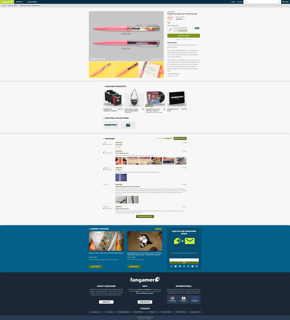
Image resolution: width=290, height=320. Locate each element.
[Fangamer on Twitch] (197, 266)
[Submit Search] (279, 2)
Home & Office (138, 312)
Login (178, 39)
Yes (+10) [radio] (176, 30)
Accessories (194, 312)
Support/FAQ (145, 302)
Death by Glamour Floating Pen (182, 14)
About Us (106, 302)
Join (184, 262)
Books (152, 312)
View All (158, 229)
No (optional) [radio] (183, 30)
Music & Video (166, 312)
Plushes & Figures (123, 312)
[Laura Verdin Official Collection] (128, 125)
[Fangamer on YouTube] (193, 266)
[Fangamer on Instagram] (184, 266)
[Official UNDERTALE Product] (170, 18)
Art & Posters (181, 312)
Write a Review (180, 138)
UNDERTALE (171, 12)
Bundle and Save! (172, 25)
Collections (31, 2)
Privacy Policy (142, 318)
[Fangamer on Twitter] (171, 266)
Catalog (19, 2)
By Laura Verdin (180, 17)
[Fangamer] (7, 2)
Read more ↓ (119, 194)
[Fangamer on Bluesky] (176, 266)
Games (109, 312)
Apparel (95, 312)
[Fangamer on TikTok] (188, 266)
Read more (95, 266)
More (233, 2)
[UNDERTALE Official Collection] (111, 125)
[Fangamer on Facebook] (180, 266)
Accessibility (148, 318)
